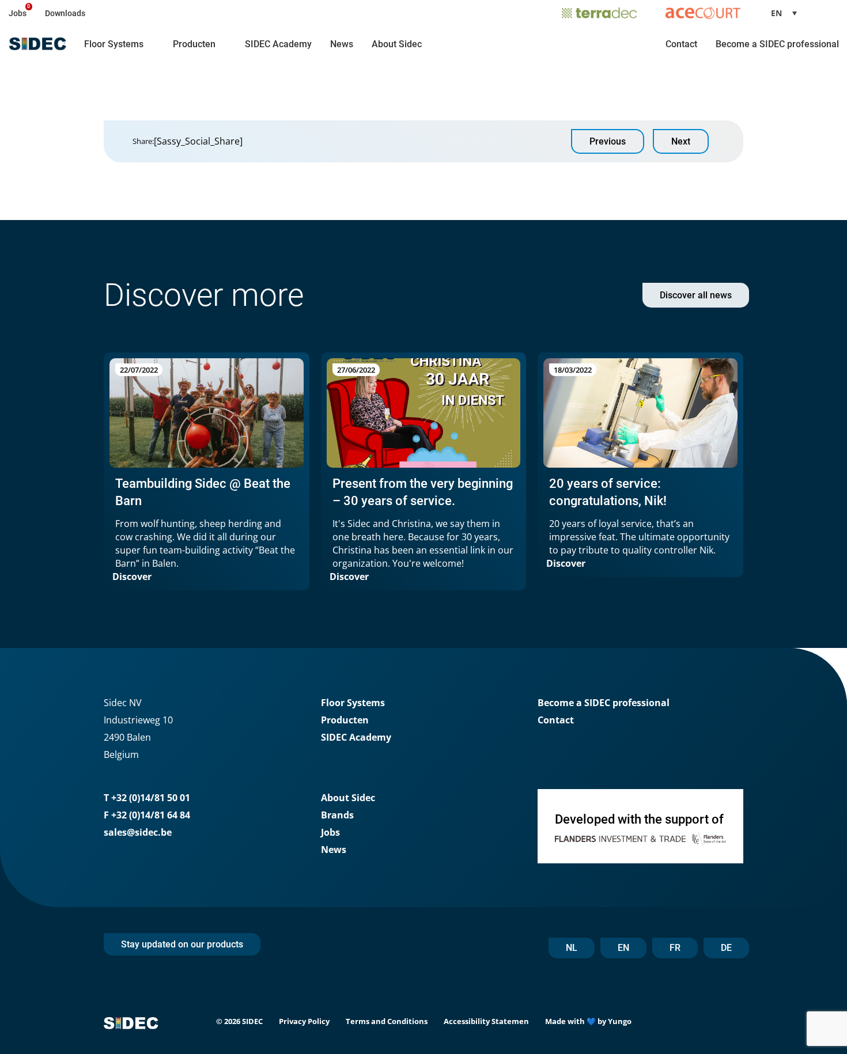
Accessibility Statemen (486, 1021)
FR (675, 947)
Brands (337, 815)
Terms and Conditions (387, 1021)
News (341, 44)
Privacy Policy (304, 1021)
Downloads (65, 13)
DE (726, 947)
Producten (194, 44)
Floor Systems (113, 44)
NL (571, 947)
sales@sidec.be (138, 832)
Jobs (18, 13)
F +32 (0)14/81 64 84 (147, 815)
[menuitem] (788, 13)
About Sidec (397, 44)
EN (623, 947)
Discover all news (696, 295)
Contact (681, 44)
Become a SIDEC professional (777, 44)
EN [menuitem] (776, 12)
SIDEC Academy (278, 44)
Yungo (620, 1021)
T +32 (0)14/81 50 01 (147, 797)
